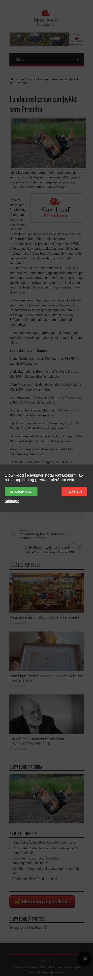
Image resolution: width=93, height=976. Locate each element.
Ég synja (74, 492)
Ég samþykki (21, 492)
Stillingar (12, 501)
